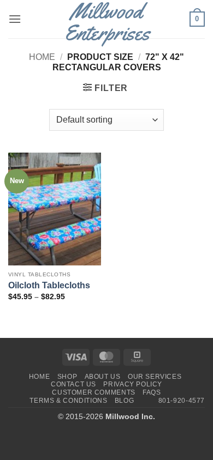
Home (42, 57)
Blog (124, 400)
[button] (14, 18)
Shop (67, 376)
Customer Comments (93, 392)
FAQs (152, 392)
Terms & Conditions (68, 400)
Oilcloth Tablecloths (49, 285)
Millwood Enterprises (107, 22)
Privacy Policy (132, 384)
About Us (103, 376)
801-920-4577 (181, 400)
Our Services (154, 376)
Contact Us (73, 384)
